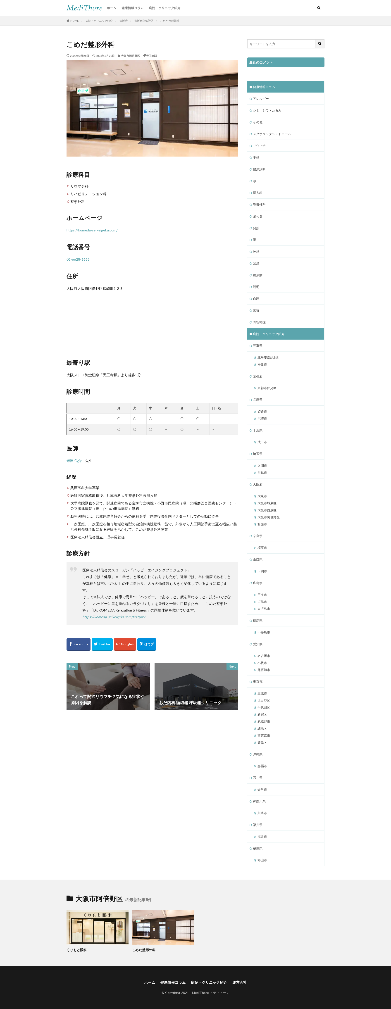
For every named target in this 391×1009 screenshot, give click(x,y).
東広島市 (263, 609)
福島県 (257, 848)
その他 (257, 122)
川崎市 (262, 813)
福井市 (262, 836)
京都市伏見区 (267, 388)
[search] (319, 43)
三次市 (262, 595)
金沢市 (262, 789)
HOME (74, 20)
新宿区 (262, 714)
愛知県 (257, 644)
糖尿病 (257, 275)
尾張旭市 (263, 670)
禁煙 (256, 263)
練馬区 (262, 728)
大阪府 (123, 20)
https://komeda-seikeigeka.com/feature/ (113, 617)
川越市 (262, 472)
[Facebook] (79, 644)
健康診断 (259, 169)
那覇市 (262, 766)
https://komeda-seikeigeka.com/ (92, 230)
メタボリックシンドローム (272, 134)
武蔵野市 (263, 721)
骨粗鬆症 (259, 322)
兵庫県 (257, 400)
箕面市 (262, 524)
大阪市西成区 (267, 510)
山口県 (257, 559)
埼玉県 (257, 454)
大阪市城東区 (267, 503)
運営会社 (239, 982)
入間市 (262, 465)
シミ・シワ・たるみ (267, 110)
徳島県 (257, 620)
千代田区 (263, 707)
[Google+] (125, 644)
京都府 (257, 376)
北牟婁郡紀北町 (268, 357)
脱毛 (256, 287)
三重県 (257, 345)
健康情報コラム (133, 8)
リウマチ (259, 146)
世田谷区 (263, 700)
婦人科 (257, 193)
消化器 (257, 216)
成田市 (262, 442)
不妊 (256, 157)
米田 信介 (74, 460)
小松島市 (263, 632)
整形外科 (259, 204)
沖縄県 (257, 754)
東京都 (257, 681)
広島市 (262, 602)
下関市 (262, 571)
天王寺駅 (151, 55)
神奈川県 (259, 801)
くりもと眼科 (77, 950)
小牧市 (262, 663)
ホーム (111, 8)
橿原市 (262, 548)
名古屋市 (263, 656)
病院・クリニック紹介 (165, 8)
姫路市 (262, 411)
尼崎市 (262, 418)
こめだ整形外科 (169, 20)
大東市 (262, 496)
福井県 (257, 825)
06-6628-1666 (78, 259)
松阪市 (262, 364)
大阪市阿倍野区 (143, 20)
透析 (256, 310)
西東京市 (263, 735)
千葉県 (257, 430)
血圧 (256, 298)
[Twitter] (102, 644)
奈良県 (257, 536)
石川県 (257, 778)
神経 (256, 251)
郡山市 (262, 860)
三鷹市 (262, 693)
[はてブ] (146, 644)
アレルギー (261, 98)
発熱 (256, 228)
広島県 (257, 583)
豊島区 (262, 742)
